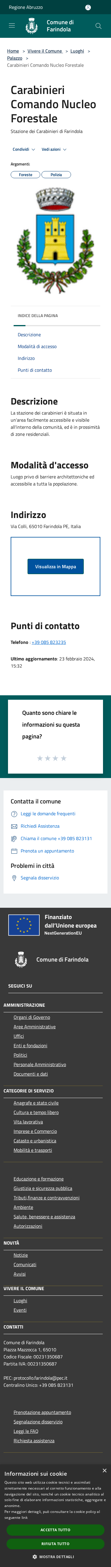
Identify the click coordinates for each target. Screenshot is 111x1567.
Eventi (20, 1309)
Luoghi (77, 50)
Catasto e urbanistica (35, 1140)
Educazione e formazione (39, 1178)
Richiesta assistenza (34, 1440)
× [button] (104, 1471)
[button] (55, 1556)
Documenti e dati (31, 1073)
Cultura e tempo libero (36, 1112)
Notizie (21, 1255)
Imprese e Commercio (35, 1131)
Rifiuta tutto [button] (55, 1543)
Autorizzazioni (28, 1226)
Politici (20, 1054)
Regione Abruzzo (26, 7)
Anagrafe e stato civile (36, 1102)
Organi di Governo (32, 1017)
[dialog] (55, 1515)
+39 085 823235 (49, 642)
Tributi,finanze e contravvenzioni (47, 1197)
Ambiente (23, 1207)
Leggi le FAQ (26, 1431)
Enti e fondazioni (30, 1045)
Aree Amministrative (35, 1026)
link (25, 1517)
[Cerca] (98, 26)
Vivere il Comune (45, 50)
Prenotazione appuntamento (42, 1412)
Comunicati (25, 1264)
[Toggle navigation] (11, 25)
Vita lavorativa (28, 1121)
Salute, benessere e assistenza (44, 1216)
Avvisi (20, 1273)
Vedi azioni (51, 149)
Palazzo (14, 57)
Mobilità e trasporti (33, 1150)
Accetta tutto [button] (55, 1529)
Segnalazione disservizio (38, 1421)
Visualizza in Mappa (55, 566)
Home (13, 50)
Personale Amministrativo (40, 1064)
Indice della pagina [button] (38, 315)
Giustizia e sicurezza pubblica (43, 1188)
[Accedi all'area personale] (88, 7)
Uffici (19, 1036)
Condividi (21, 149)
